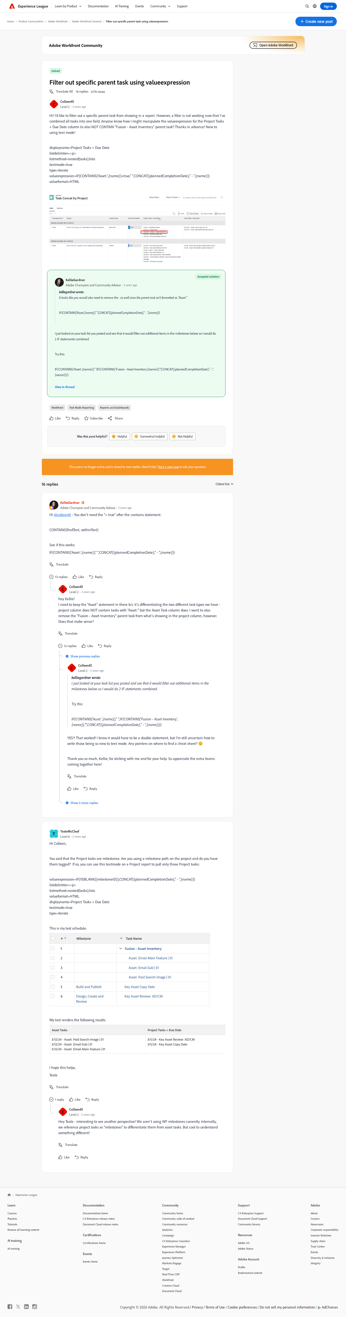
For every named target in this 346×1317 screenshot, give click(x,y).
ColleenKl (67, 101)
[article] (136, 540)
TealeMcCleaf (69, 831)
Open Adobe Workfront (276, 45)
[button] (316, 21)
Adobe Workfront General (86, 21)
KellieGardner (75, 280)
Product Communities (31, 21)
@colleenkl (62, 514)
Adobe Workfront (58, 21)
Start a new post (168, 467)
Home (10, 21)
